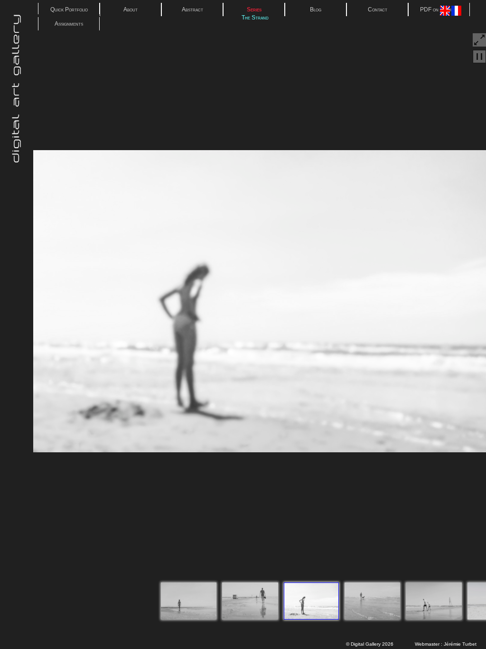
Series (254, 9)
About (130, 9)
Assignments (69, 23)
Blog (315, 9)
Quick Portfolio (69, 9)
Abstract (192, 9)
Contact (377, 9)
